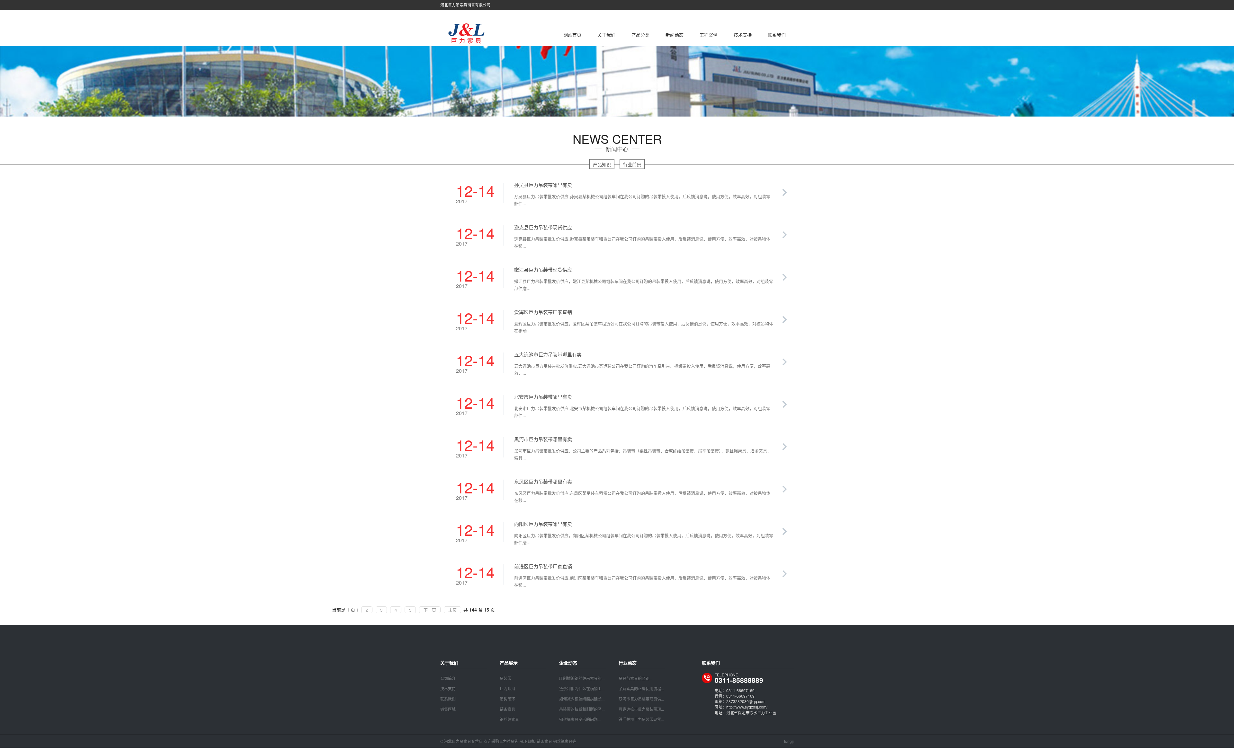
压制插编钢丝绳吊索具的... (581, 678)
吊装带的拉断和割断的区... (581, 709)
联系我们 (777, 34)
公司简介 (448, 678)
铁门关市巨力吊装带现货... (641, 719)
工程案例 (709, 34)
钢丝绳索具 (509, 719)
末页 (452, 610)
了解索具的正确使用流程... (641, 688)
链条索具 (507, 709)
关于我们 (606, 34)
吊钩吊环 (507, 698)
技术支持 (743, 34)
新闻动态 (675, 34)
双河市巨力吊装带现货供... (641, 698)
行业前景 (632, 164)
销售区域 (448, 709)
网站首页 (572, 34)
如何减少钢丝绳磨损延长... (581, 698)
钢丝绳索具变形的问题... (580, 719)
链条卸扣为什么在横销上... (581, 688)
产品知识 (602, 164)
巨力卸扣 (507, 688)
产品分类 (640, 34)
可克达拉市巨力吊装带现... (641, 709)
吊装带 (505, 678)
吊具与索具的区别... (635, 678)
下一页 (430, 610)
